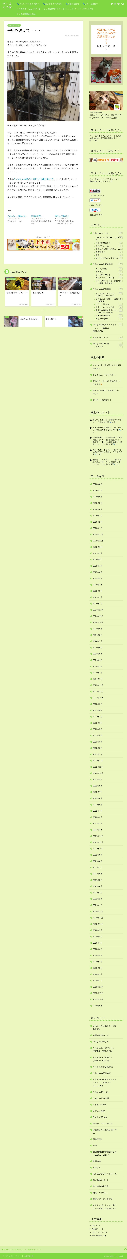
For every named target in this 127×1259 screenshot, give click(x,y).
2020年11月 (98, 918)
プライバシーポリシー (13, 1256)
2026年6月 (97, 497)
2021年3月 (97, 893)
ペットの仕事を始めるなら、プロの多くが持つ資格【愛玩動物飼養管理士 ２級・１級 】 (106, 138)
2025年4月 (97, 585)
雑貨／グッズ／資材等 (108, 278)
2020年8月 (97, 936)
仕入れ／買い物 (108, 304)
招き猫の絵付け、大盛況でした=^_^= (106, 392)
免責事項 (27, 1256)
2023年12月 (98, 685)
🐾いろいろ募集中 (90, 4)
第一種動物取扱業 (108, 316)
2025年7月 (97, 566)
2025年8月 (97, 559)
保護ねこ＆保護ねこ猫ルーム (109, 249)
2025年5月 (97, 578)
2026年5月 (97, 503)
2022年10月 (98, 773)
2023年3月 (97, 742)
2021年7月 (97, 867)
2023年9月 (97, 704)
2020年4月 (97, 962)
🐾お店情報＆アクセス (52, 4)
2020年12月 (98, 911)
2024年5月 (97, 654)
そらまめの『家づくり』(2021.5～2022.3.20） (109, 295)
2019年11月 (98, 993)
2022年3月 (97, 817)
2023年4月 (97, 735)
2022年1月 (97, 830)
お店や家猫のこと (109, 243)
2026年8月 (97, 484)
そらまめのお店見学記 (26, 14)
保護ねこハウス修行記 (108, 307)
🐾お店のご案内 (72, 4)
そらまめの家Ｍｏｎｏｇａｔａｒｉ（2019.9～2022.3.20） (69, 9)
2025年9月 (97, 553)
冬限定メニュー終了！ (102, 460)
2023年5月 (97, 729)
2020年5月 (97, 955)
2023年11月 (98, 691)
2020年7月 (97, 943)
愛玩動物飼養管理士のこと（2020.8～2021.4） (108, 311)
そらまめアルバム (107, 337)
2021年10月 (98, 849)
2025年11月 (98, 541)
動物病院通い (36, 216)
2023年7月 (97, 717)
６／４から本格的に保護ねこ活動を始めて (33, 179)
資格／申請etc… (108, 319)
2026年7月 (97, 490)
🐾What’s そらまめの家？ (28, 4)
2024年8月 (97, 635)
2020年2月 (97, 974)
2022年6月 (97, 798)
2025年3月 (97, 591)
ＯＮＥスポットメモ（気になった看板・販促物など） (108, 282)
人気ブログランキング (97, 195)
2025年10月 (98, 547)
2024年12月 (98, 610)
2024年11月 (98, 616)
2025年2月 (97, 597)
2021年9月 (97, 855)
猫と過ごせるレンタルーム (108, 258)
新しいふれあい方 (100, 420)
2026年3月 (97, 516)
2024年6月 (97, 648)
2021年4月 (97, 886)
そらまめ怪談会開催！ (102, 427)
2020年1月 (97, 980)
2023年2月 (97, 748)
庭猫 (108, 255)
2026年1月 (97, 528)
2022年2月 (97, 823)
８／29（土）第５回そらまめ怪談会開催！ (107, 366)
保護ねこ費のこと (62, 216)
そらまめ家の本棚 (107, 344)
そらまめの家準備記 (107, 289)
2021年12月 (98, 836)
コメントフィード (100, 1232)
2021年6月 (97, 874)
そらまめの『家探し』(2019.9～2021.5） (108, 300)
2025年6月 (97, 572)
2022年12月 (98, 761)
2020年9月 (97, 930)
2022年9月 (97, 779)
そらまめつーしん (14, 25)
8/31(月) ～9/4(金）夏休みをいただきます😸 (107, 382)
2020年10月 (98, 924)
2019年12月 (98, 987)
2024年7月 (97, 641)
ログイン (96, 1225)
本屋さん (108, 272)
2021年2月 (97, 899)
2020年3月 (97, 968)
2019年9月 (97, 1006)
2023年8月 (97, 710)
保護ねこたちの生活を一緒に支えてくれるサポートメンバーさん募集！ (106, 115)
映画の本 (108, 347)
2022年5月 (97, 805)
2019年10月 (98, 999)
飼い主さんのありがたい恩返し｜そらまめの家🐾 (107, 452)
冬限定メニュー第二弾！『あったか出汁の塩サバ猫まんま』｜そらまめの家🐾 (107, 442)
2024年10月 (98, 622)
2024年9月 (97, 629)
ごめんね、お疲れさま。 (17, 216)
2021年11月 (98, 842)
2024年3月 (97, 666)
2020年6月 (97, 949)
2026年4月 (97, 509)
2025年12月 (98, 534)
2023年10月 (98, 698)
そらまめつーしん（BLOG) (28, 9)
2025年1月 (97, 604)
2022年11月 (98, 767)
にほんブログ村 (95, 205)
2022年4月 (97, 811)
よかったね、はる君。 (102, 450)
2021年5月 (97, 880)
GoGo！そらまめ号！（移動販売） (108, 239)
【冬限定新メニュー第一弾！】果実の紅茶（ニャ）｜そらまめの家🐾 (107, 462)
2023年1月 (97, 754)
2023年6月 (97, 723)
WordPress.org (99, 1235)
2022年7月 (97, 792)
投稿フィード (98, 1229)
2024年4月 (97, 660)
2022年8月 (97, 786)
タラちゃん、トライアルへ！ (105, 375)
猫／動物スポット (108, 275)
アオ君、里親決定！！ (102, 400)
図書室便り (108, 252)
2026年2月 (97, 522)
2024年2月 (97, 673)
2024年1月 (97, 679)
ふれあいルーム (108, 246)
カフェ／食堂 (108, 269)
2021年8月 (97, 861)
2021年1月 (97, 905)
